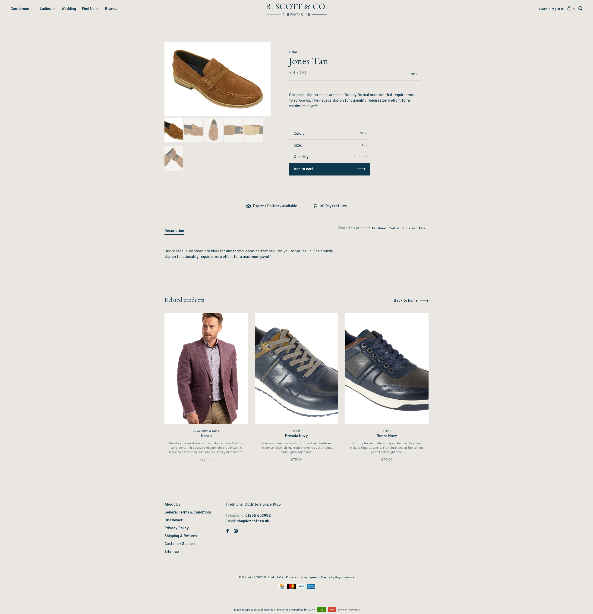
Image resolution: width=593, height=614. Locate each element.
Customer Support (180, 544)
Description (174, 231)
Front (413, 74)
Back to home (406, 300)
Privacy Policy (176, 528)
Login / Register (551, 9)
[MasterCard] (291, 588)
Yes (321, 610)
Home (293, 52)
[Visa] (301, 588)
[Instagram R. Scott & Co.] (236, 531)
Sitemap (171, 552)
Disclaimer (173, 520)
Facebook (379, 228)
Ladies (45, 9)
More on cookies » (349, 610)
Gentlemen (19, 9)
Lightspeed (310, 578)
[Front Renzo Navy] (387, 368)
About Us (172, 504)
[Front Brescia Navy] (296, 368)
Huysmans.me (344, 578)
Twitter (394, 228)
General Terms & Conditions (188, 512)
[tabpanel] (217, 79)
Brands (111, 9)
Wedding (69, 9)
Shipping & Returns (180, 536)
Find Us (88, 9)
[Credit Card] (282, 588)
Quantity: (301, 157)
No (332, 610)
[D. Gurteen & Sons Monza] (206, 368)
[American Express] (311, 588)
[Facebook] (227, 531)
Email (423, 228)
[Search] (581, 9)
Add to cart (303, 169)
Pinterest (409, 228)
